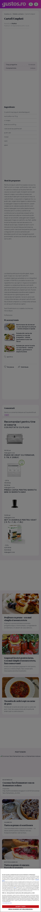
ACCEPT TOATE (20, 906)
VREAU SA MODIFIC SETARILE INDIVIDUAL (20, 909)
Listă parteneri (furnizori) (7, 902)
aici (14, 887)
